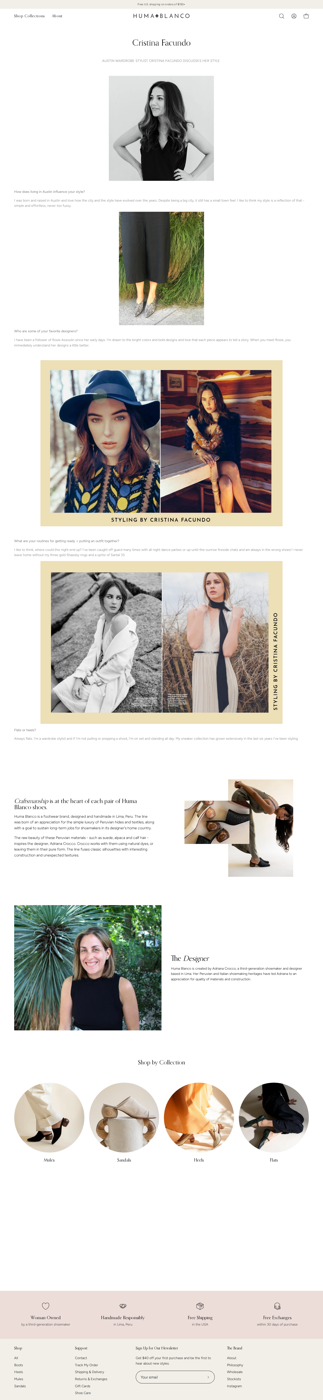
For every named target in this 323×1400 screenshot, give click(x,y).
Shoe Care (83, 1393)
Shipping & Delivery (89, 1372)
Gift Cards (82, 1386)
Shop (18, 1348)
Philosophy (235, 1365)
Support (81, 1348)
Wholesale (235, 1372)
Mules (18, 1379)
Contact (81, 1358)
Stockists (234, 1379)
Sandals (20, 1386)
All (16, 1358)
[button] (282, 16)
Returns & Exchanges (91, 1379)
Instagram (234, 1386)
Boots (18, 1365)
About (231, 1358)
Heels (18, 1372)
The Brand (234, 1348)
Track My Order (86, 1365)
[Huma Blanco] (161, 16)
